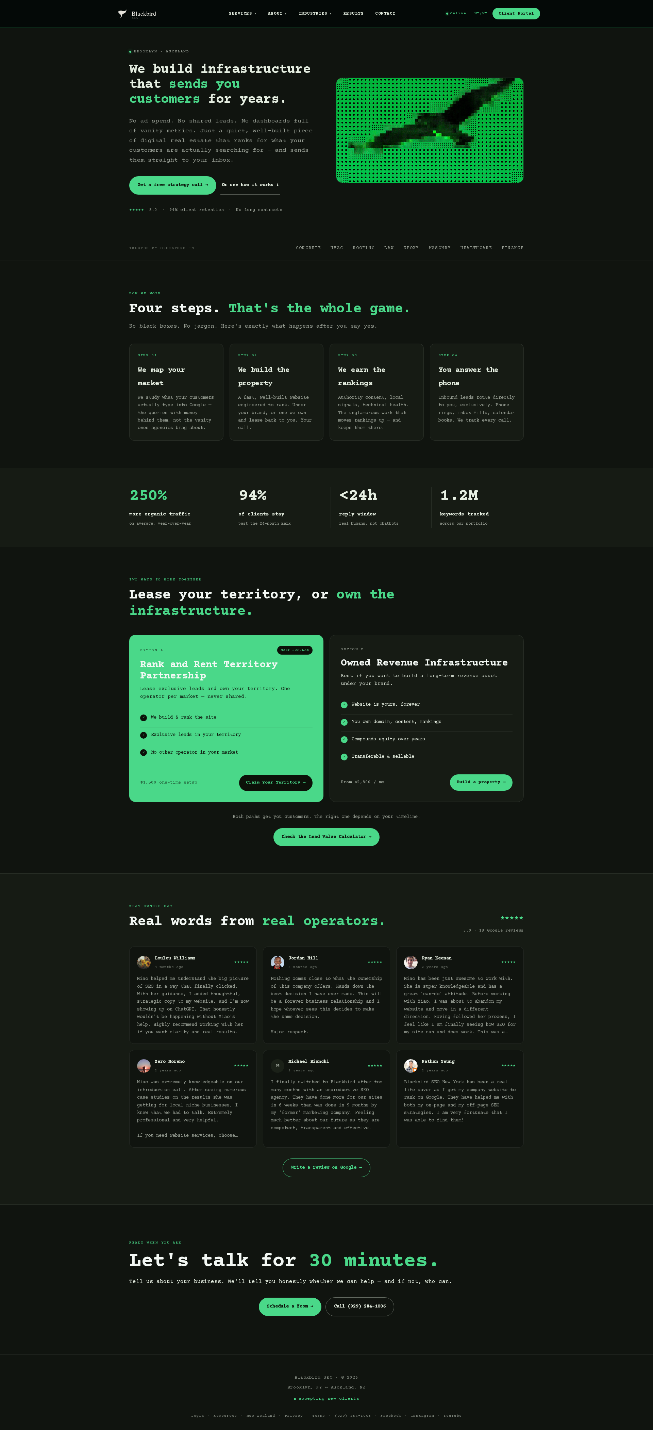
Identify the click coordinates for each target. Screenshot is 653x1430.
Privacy (294, 1416)
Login (197, 1416)
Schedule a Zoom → (290, 1306)
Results (354, 13)
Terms (318, 1416)
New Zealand (261, 1416)
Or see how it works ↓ (250, 185)
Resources (225, 1416)
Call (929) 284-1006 (360, 1306)
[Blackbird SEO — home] (146, 13)
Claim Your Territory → (276, 782)
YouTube (452, 1416)
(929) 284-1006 (353, 1416)
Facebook (391, 1416)
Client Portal (516, 13)
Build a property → (481, 782)
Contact (385, 13)
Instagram (422, 1416)
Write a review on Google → (326, 1167)
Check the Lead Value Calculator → (326, 837)
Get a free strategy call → (172, 185)
